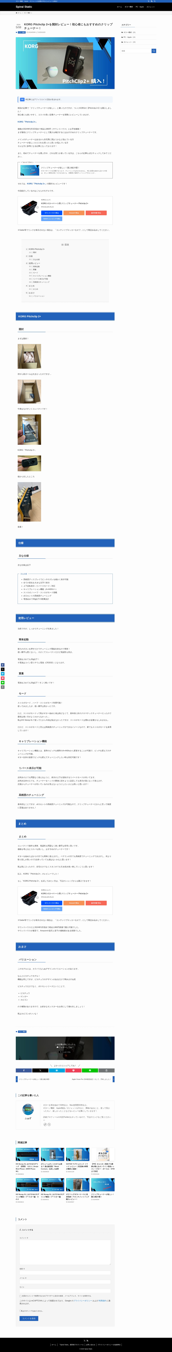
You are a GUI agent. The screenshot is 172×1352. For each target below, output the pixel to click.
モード (35, 273)
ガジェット (129, 42)
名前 (22, 1269)
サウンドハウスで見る (52, 213)
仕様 (31, 256)
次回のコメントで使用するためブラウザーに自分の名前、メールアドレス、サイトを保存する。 (57, 1296)
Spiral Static (24, 6)
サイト (22, 1287)
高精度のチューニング (41, 282)
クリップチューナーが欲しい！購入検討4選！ (60, 168)
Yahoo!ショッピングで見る (51, 219)
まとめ (32, 286)
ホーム (54, 1345)
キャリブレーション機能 (42, 276)
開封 (34, 252)
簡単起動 (36, 266)
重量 (34, 269)
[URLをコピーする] (107, 1070)
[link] (45, 1124)
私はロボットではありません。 (32, 1311)
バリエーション (39, 296)
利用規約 (102, 1301)
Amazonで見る (74, 213)
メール (23, 1278)
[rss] (151, 1)
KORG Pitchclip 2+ (37, 249)
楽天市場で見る (96, 213)
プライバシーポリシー (82, 1301)
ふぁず (28, 1118)
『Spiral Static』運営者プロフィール (71, 1345)
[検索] (154, 1)
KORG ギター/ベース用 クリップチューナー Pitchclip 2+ (64, 203)
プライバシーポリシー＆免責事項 (109, 1345)
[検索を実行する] (154, 51)
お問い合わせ (90, 1345)
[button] (24, 1070)
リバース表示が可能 (40, 279)
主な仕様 (36, 259)
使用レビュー (34, 263)
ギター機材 (21, 32)
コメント (24, 1238)
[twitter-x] (148, 1)
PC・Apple (129, 37)
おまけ (32, 293)
